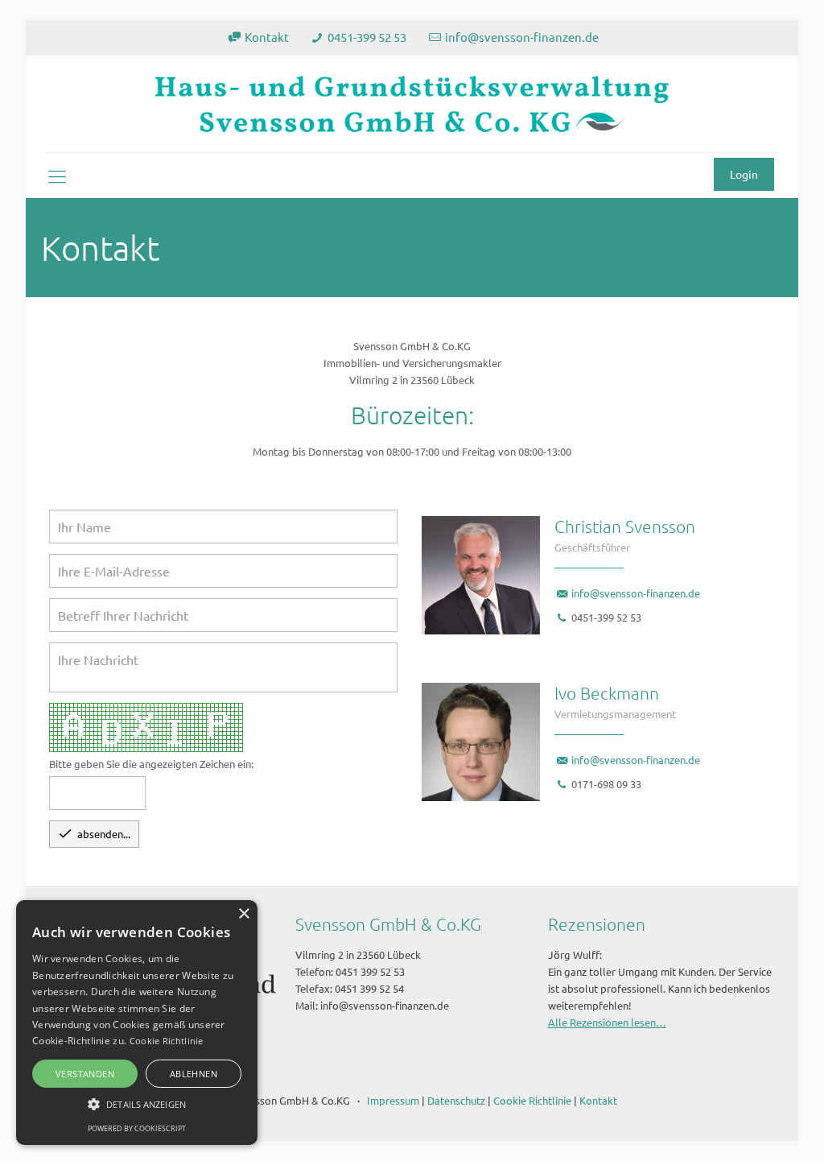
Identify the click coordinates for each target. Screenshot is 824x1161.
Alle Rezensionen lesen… (607, 1022)
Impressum (393, 1100)
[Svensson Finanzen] (412, 104)
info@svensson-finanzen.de (522, 36)
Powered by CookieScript (137, 1128)
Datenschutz (456, 1100)
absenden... (93, 833)
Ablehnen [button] (193, 1074)
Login (744, 174)
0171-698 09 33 (606, 784)
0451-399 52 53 (367, 36)
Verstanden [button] (85, 1074)
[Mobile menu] (57, 175)
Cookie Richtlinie (532, 1100)
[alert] (137, 1022)
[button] (136, 1104)
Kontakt (267, 36)
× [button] (243, 914)
